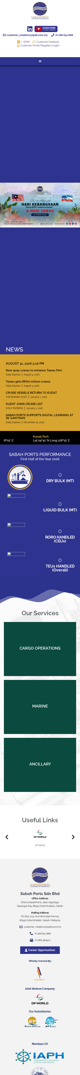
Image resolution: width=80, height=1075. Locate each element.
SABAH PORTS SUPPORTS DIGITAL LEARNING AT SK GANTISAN (39, 416)
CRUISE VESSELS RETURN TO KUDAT (31, 393)
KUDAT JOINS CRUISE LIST (24, 404)
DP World (40, 845)
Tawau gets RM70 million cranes (28, 381)
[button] (40, 61)
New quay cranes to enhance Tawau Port (34, 370)
